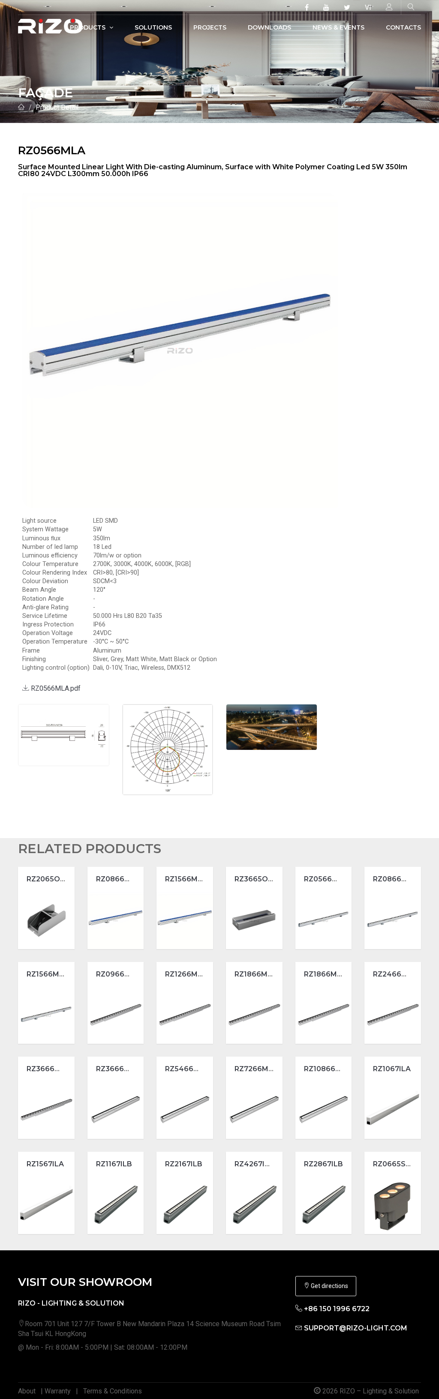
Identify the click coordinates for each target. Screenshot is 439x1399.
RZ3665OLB (256, 879)
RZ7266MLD (256, 1069)
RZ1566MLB (48, 974)
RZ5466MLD (187, 1069)
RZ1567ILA (45, 1164)
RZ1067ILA (392, 1069)
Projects (209, 27)
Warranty (58, 1391)
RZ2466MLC (395, 974)
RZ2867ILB (323, 1164)
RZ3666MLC (48, 1069)
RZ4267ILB (254, 1164)
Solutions (153, 27)
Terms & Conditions (112, 1391)
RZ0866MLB (395, 879)
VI (368, 7)
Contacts (403, 27)
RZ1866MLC (256, 974)
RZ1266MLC (186, 974)
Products (88, 27)
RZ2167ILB (183, 1164)
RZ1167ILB (114, 1164)
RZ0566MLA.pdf (55, 688)
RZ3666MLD (118, 1069)
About (27, 1391)
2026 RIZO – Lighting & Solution (370, 1391)
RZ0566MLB (326, 879)
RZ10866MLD (328, 1069)
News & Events (338, 27)
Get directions (329, 1285)
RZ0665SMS (395, 1164)
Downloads (269, 27)
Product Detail (57, 107)
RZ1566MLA (186, 879)
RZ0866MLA (118, 879)
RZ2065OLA (48, 879)
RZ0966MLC (118, 974)
